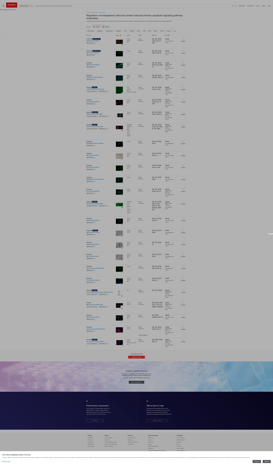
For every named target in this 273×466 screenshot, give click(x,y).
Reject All (266, 461)
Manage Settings (6, 461)
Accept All (256, 461)
